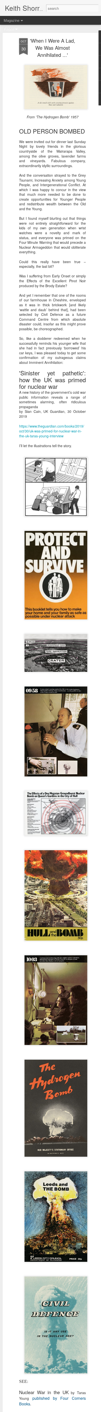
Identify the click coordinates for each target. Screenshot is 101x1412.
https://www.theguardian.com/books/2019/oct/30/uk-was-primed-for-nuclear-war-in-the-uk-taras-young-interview (51, 431)
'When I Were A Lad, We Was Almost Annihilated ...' (52, 47)
